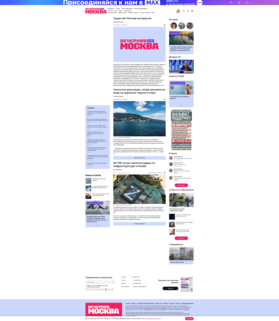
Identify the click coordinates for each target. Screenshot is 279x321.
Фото (115, 10)
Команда (172, 303)
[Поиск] (183, 11)
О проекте (181, 238)
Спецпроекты (128, 10)
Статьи (123, 280)
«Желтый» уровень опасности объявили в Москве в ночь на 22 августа (95, 133)
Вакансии (165, 303)
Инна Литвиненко (178, 162)
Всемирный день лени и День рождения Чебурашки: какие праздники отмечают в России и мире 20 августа (97, 219)
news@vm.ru (186, 309)
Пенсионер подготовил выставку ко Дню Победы (183, 230)
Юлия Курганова (118, 96)
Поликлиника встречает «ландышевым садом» (177, 209)
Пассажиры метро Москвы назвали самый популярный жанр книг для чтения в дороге (96, 149)
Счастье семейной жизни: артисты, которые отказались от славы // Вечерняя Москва (190, 26)
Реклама (133, 303)
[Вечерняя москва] (103, 310)
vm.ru (154, 308)
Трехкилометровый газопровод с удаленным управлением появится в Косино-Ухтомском (96, 141)
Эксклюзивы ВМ (112, 12)
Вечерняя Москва (118, 22)
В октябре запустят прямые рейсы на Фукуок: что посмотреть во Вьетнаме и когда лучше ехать (181, 48)
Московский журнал (127, 8)
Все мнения (181, 185)
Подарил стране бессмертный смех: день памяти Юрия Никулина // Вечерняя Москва (182, 26)
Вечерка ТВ (111, 8)
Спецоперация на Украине (124, 172)
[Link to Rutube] (109, 289)
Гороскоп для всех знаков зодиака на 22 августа (97, 163)
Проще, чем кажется (177, 83)
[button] (88, 207)
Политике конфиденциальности (151, 318)
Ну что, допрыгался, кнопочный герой (183, 158)
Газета (118, 8)
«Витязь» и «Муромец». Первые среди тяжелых (184, 223)
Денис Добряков (178, 169)
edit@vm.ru (163, 309)
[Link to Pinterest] (112, 289)
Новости (110, 10)
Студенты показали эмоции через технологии (183, 215)
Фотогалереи (125, 286)
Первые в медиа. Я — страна (136, 12)
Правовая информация (187, 303)
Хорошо (189, 318)
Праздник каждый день (94, 203)
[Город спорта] (178, 11)
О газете (128, 303)
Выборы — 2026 (150, 12)
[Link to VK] (90, 289)
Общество (89, 160)
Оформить (170, 288)
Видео (120, 10)
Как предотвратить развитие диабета (181, 87)
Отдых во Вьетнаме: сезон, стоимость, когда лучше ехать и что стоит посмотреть (181, 38)
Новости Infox (93, 175)
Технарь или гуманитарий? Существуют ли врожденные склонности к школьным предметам (97, 157)
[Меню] (192, 11)
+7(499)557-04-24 (148, 309)
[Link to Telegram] (102, 289)
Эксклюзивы (175, 33)
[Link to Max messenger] (86, 289)
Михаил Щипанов (178, 156)
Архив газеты (137, 280)
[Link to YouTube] (99, 289)
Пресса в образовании (140, 8)
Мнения (173, 153)
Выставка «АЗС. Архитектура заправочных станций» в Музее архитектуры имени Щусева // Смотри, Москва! (173, 26)
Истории (173, 20)
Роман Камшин (117, 170)
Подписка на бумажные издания (145, 303)
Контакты (177, 303)
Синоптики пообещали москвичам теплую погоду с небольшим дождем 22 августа (97, 113)
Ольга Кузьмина (178, 176)
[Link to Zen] (96, 289)
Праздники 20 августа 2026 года (97, 207)
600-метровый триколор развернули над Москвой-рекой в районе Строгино (97, 120)
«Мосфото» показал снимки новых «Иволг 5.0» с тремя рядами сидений (97, 126)
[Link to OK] (93, 289)
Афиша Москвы (122, 12)
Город (88, 116)
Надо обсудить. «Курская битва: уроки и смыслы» (181, 66)
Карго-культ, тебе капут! (180, 164)
